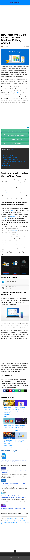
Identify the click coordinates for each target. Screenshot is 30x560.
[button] (4, 390)
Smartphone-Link (11, 286)
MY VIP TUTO (15, 2)
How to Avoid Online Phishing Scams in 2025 (8, 427)
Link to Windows (11, 281)
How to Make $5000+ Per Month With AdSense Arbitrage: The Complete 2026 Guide (8, 412)
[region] (15, 115)
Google (12, 210)
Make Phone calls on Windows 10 (11, 520)
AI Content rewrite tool (16, 139)
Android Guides (13, 518)
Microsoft (19, 92)
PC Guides (20, 518)
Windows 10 (20, 522)
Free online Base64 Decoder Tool (16, 131)
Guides (8, 518)
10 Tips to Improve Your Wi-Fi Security (20, 441)
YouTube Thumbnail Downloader (15, 135)
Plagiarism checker (16, 143)
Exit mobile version (15, 558)
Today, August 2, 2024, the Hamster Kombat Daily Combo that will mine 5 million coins (8, 443)
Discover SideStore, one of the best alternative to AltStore (20, 428)
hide (13, 149)
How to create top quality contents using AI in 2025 (20, 409)
